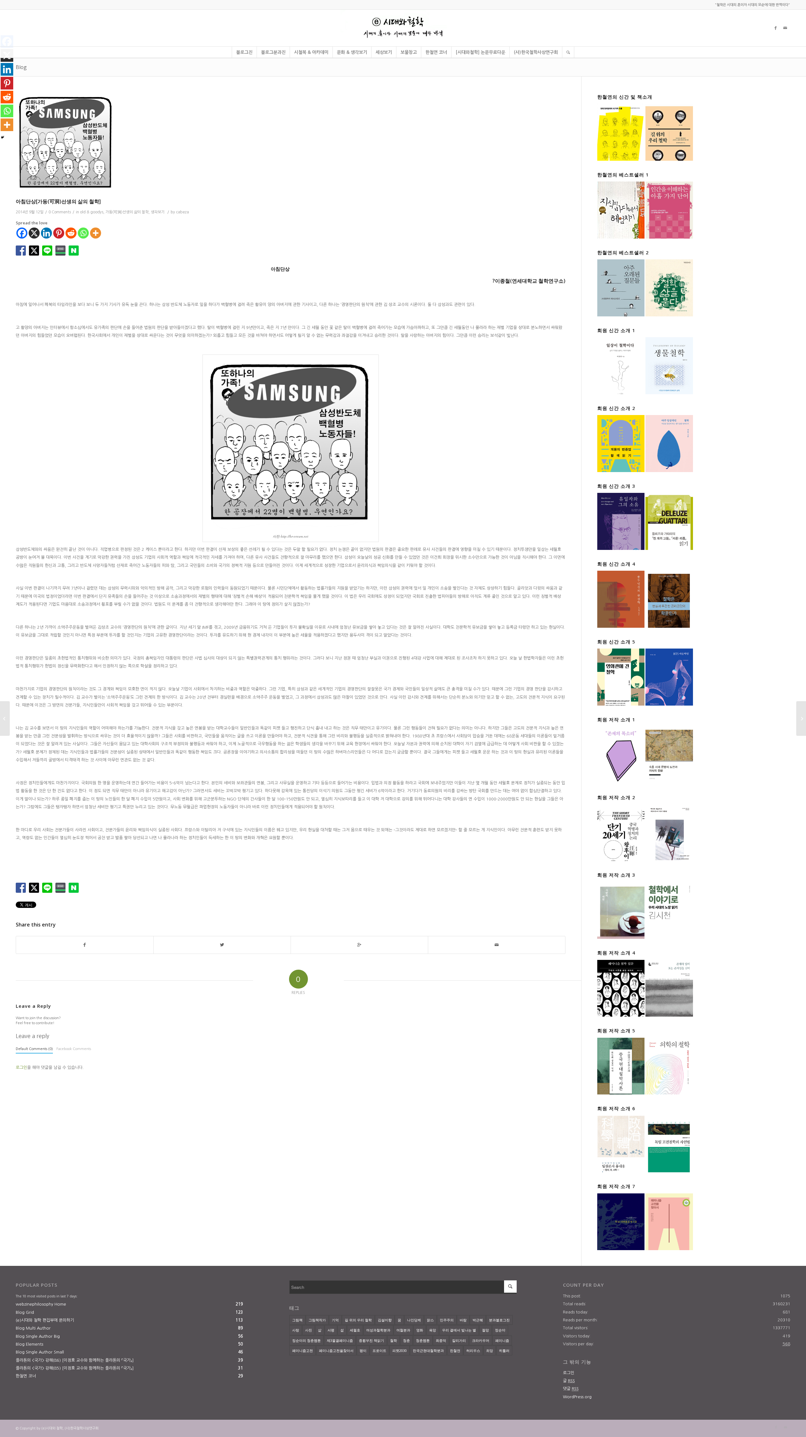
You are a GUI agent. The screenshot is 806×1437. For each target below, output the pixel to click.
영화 (419, 1330)
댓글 (571, 1389)
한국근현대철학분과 (428, 1350)
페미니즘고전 (302, 1350)
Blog (21, 67)
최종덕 (441, 1340)
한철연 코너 (26, 1376)
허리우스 (473, 1350)
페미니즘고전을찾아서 (336, 1350)
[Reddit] (71, 233)
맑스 (430, 1320)
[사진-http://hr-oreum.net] (290, 142)
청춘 (406, 1340)
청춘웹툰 (423, 1340)
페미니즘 (502, 1340)
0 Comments (59, 212)
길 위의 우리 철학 (358, 1320)
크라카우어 (480, 1340)
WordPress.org (577, 1397)
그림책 (297, 1320)
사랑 (295, 1330)
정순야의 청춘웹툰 (306, 1340)
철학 (393, 1340)
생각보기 (158, 212)
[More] (95, 233)
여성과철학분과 (378, 1330)
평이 (363, 1350)
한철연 (455, 1350)
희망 (489, 1350)
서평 (330, 1330)
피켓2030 (399, 1350)
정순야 (500, 1330)
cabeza (182, 212)
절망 (485, 1330)
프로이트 (379, 1350)
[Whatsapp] (83, 233)
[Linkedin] (46, 233)
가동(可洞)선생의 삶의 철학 (127, 212)
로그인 (21, 1067)
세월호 (355, 1330)
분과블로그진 (499, 1320)
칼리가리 (459, 1340)
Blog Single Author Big (38, 1336)
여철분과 (403, 1330)
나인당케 (414, 1320)
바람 (463, 1320)
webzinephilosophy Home (41, 1304)
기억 (335, 1320)
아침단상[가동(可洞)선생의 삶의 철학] (58, 201)
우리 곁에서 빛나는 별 (459, 1330)
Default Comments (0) (34, 1049)
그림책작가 (317, 1320)
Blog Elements (29, 1344)
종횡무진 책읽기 (371, 1340)
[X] (34, 233)
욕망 (432, 1330)
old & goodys (91, 212)
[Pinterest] (58, 233)
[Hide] (2, 137)
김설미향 (385, 1320)
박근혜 (478, 1320)
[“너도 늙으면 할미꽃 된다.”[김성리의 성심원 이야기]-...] (801, 718)
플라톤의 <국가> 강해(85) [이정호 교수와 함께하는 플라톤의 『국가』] (75, 1368)
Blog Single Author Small (40, 1352)
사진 (308, 1330)
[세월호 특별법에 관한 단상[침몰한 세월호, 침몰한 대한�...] (5, 718)
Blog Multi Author (33, 1328)
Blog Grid (25, 1312)
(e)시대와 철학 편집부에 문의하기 (45, 1320)
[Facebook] (775, 28)
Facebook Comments (73, 1049)
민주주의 (447, 1320)
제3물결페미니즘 (340, 1340)
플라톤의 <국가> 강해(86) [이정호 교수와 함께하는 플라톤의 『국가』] (75, 1360)
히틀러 (504, 1350)
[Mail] (785, 28)
